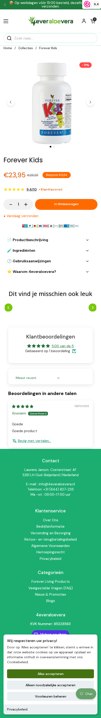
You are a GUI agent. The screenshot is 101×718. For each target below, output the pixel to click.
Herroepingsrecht (50, 552)
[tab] (50, 147)
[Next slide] (90, 102)
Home (8, 48)
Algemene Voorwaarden (50, 545)
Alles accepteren (51, 674)
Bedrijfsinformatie (50, 526)
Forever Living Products (50, 581)
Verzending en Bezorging (51, 533)
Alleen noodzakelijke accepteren (50, 685)
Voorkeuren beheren (50, 696)
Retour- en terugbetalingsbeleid (50, 539)
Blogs (50, 600)
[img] (22, 406)
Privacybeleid (17, 709)
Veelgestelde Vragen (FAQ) (50, 588)
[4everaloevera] (50, 21)
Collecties (25, 48)
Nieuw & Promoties (50, 594)
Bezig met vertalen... (34, 441)
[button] (92, 21)
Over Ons (50, 520)
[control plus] (28, 204)
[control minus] (9, 204)
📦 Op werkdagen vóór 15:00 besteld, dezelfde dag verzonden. (50, 4)
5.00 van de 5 (63, 346)
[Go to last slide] (11, 102)
